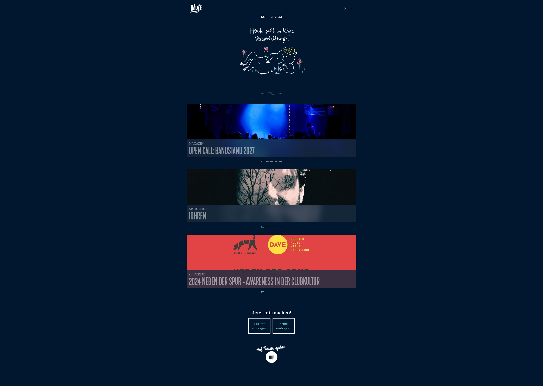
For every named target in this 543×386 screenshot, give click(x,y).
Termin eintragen (259, 326)
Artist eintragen (283, 326)
